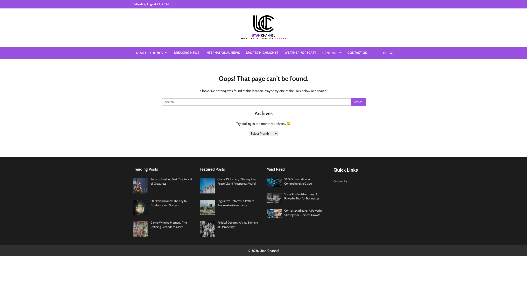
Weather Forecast (300, 53)
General (329, 53)
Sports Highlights (262, 53)
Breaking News (186, 53)
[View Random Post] (384, 53)
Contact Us (357, 53)
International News (222, 53)
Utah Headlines (149, 53)
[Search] (391, 53)
